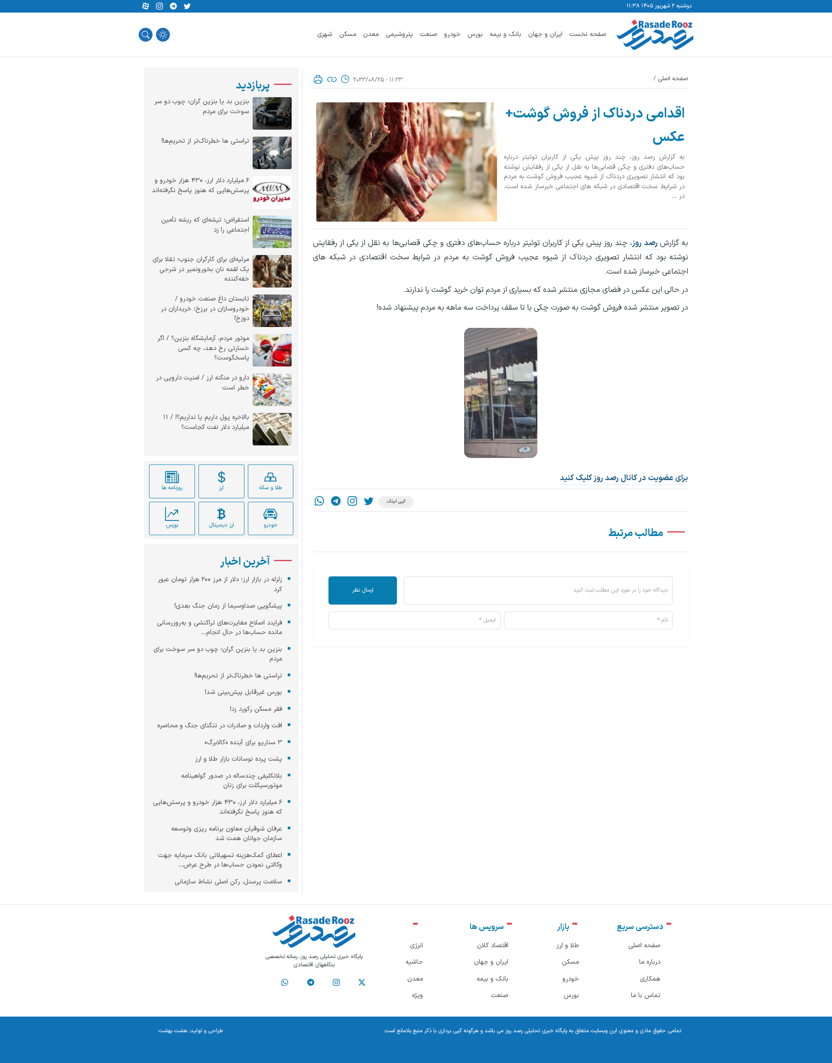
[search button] (146, 35)
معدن (371, 34)
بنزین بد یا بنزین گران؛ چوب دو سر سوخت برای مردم (201, 107)
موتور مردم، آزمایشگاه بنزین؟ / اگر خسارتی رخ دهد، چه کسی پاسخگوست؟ (203, 348)
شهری (324, 34)
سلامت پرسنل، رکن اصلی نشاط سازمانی (228, 881)
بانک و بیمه (505, 34)
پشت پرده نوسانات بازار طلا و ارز (238, 759)
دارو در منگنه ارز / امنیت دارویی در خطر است (202, 383)
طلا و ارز (567, 946)
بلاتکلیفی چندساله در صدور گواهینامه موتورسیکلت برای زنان (231, 781)
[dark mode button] (163, 35)
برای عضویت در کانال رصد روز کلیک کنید (624, 478)
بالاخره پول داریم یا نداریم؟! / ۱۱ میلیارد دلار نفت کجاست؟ (206, 422)
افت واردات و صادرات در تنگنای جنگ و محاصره (219, 726)
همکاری (650, 979)
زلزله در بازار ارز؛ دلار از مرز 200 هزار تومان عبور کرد (220, 585)
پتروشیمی (399, 34)
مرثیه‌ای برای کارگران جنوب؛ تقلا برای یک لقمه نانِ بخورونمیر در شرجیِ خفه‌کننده (201, 269)
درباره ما (649, 962)
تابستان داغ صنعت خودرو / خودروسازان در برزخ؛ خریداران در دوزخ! (205, 309)
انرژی (416, 946)
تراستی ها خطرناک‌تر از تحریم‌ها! (205, 141)
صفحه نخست (587, 34)
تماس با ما (645, 996)
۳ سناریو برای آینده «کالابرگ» (243, 742)
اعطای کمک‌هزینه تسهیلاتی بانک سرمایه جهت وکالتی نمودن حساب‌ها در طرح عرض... (220, 860)
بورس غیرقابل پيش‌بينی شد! (243, 692)
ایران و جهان (545, 34)
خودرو (452, 34)
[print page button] (318, 79)
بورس (475, 34)
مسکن (347, 34)
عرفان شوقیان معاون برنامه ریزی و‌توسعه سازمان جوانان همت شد (226, 834)
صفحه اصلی (673, 78)
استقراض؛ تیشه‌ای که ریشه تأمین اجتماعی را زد (205, 225)
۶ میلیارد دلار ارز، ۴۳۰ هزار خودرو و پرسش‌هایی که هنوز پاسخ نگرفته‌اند (200, 186)
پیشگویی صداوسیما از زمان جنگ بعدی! (228, 606)
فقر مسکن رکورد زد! (256, 709)
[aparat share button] (145, 6)
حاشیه (414, 962)
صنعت (428, 34)
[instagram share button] (159, 6)
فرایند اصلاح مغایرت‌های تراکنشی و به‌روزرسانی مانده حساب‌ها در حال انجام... (219, 628)
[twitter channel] (361, 982)
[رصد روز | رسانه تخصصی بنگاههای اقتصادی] (655, 35)
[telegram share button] (173, 6)
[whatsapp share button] (319, 502)
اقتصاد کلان (492, 946)
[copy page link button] (332, 79)
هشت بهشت (173, 1031)
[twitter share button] (187, 6)
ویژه (417, 996)
